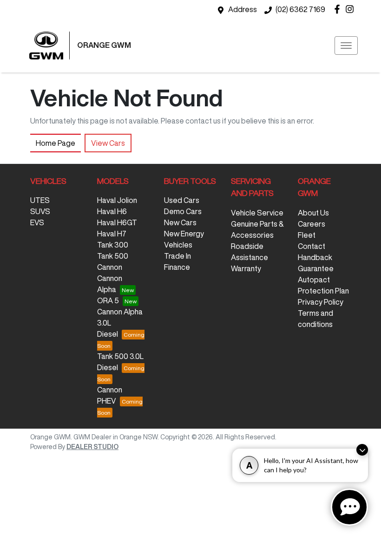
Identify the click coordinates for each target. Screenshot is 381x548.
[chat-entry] (349, 507)
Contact (311, 246)
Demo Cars (183, 211)
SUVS (40, 211)
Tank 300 (112, 244)
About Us (313, 212)
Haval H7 (111, 233)
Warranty (246, 268)
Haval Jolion (117, 200)
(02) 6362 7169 (300, 9)
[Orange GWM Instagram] (351, 9)
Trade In (177, 256)
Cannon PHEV (109, 395)
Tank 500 (112, 256)
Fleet (306, 235)
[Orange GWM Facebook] (339, 9)
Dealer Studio (92, 447)
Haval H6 (112, 211)
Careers (311, 224)
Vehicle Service (257, 212)
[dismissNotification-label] (362, 450)
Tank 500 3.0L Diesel (120, 361)
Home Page (55, 143)
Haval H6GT (117, 222)
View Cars (108, 143)
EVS (37, 222)
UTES (40, 200)
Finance (177, 267)
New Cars (180, 222)
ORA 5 (108, 300)
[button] (346, 45)
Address (242, 9)
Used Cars (181, 200)
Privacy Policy (320, 302)
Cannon (109, 267)
